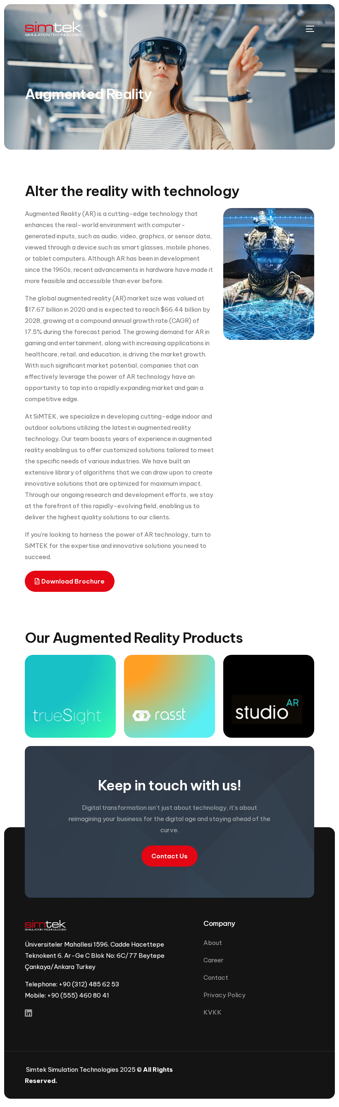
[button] (70, 581)
